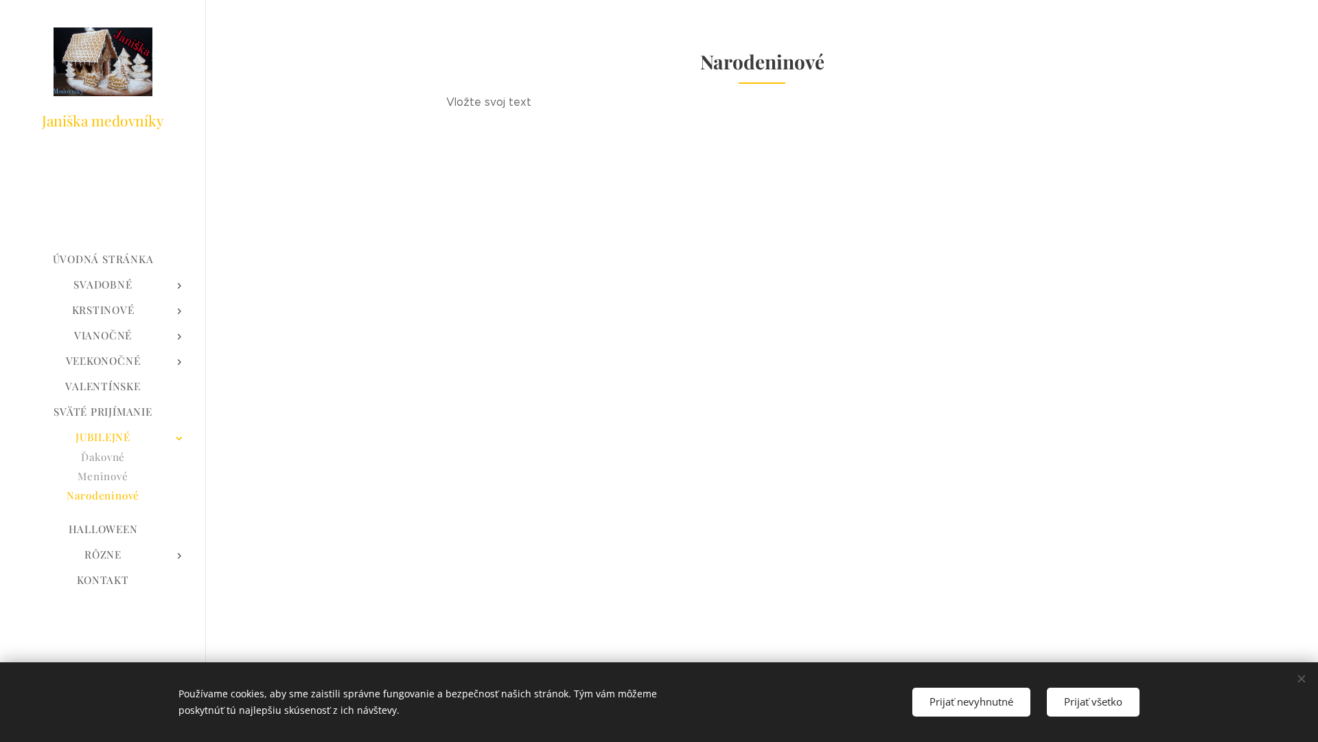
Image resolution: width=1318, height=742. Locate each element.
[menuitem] (103, 259)
